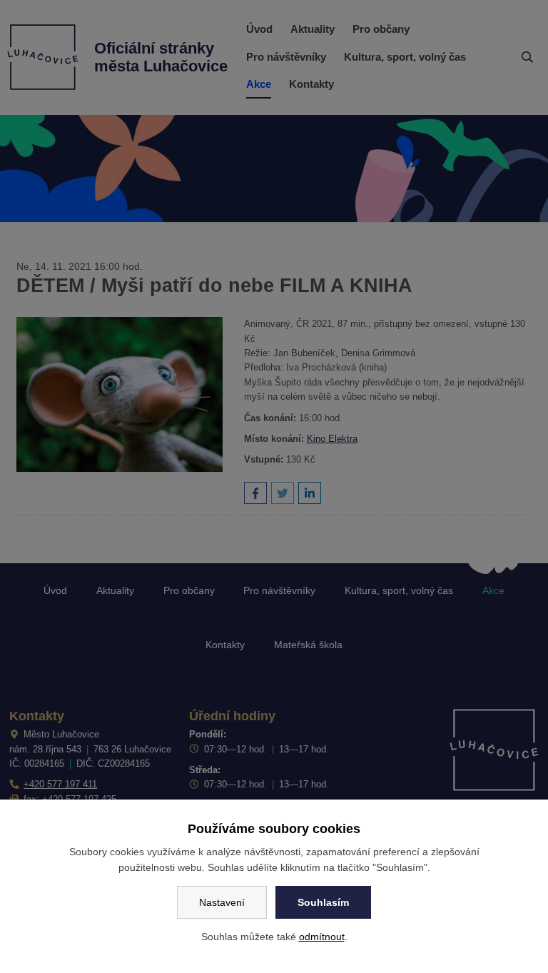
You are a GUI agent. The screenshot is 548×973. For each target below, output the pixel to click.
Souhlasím (323, 902)
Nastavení (222, 902)
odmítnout (322, 936)
